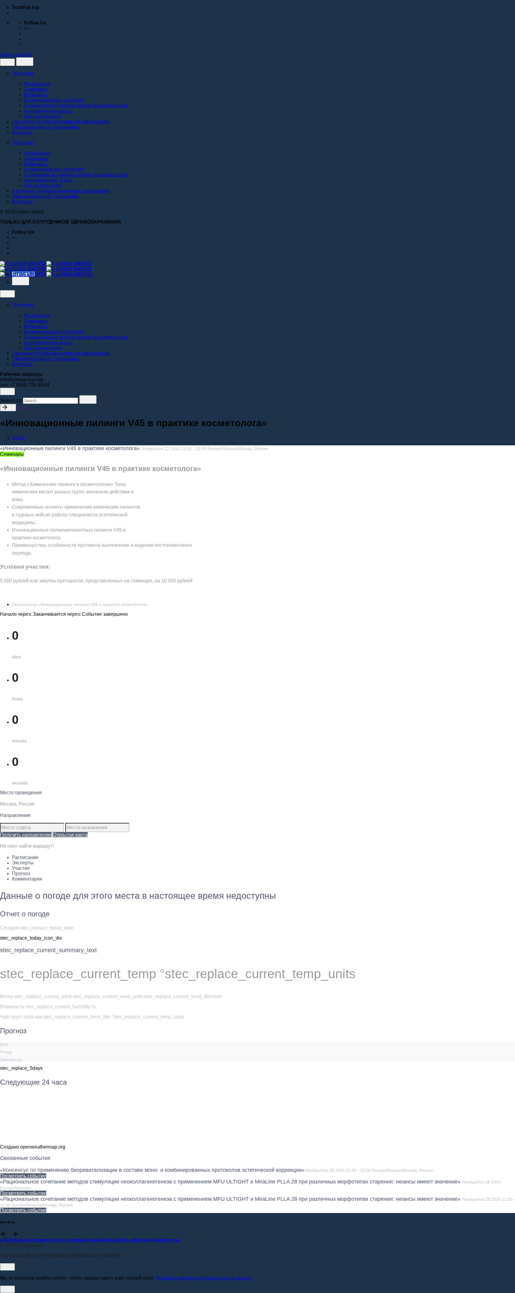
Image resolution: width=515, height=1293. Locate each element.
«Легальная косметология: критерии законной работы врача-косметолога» (90, 1240)
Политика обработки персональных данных (204, 1277)
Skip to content (15, 54)
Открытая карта (70, 834)
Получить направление (26, 834)
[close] (7, 62)
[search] (88, 399)
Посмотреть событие (23, 1175)
